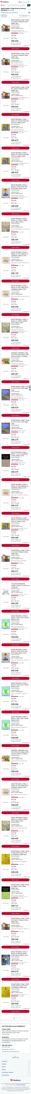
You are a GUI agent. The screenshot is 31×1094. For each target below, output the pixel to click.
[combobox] (17, 5)
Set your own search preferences (10, 1051)
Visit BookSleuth (6, 1042)
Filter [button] (4, 15)
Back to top (15, 1057)
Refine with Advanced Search (10, 12)
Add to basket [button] (15, 48)
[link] (29, 12)
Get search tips (6, 1047)
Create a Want (6, 1034)
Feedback (29, 388)
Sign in (24, 2)
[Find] (28, 5)
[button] (25, 45)
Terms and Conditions (20, 1084)
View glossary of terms (8, 1049)
